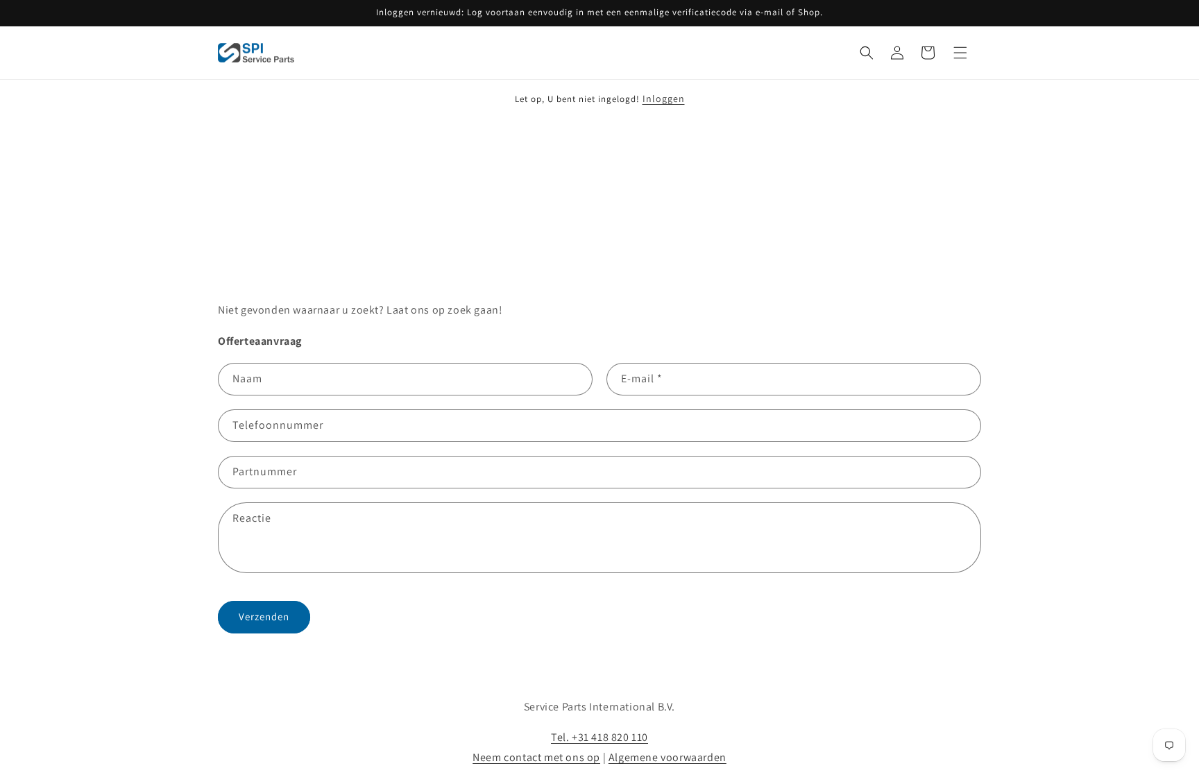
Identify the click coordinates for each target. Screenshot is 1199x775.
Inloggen (664, 98)
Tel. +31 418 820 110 (599, 737)
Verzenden (264, 616)
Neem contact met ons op (536, 757)
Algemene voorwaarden (667, 757)
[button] (866, 52)
